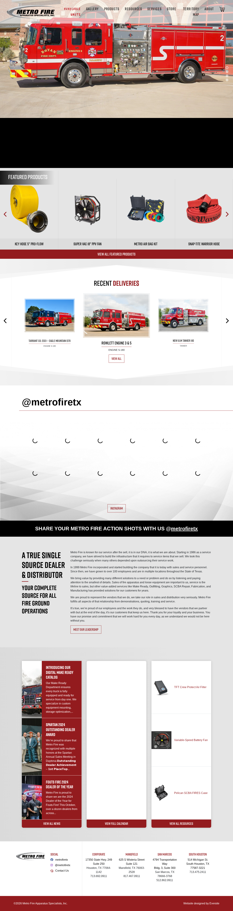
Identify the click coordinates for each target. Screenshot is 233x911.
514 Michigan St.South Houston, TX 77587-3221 (197, 863)
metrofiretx (61, 859)
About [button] (209, 8)
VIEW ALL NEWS (51, 823)
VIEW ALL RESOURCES (181, 823)
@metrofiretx (62, 865)
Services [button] (154, 8)
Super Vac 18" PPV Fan (87, 243)
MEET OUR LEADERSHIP (85, 629)
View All (116, 358)
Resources (133, 8)
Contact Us (62, 870)
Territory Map (191, 11)
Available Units (72, 11)
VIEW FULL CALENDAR (116, 823)
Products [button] (111, 8)
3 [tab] (227, 75)
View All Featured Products (116, 254)
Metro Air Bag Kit (145, 243)
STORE (171, 8)
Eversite (214, 903)
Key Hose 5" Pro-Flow (29, 243)
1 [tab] (227, 67)
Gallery (92, 8)
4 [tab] (227, 80)
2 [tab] (227, 71)
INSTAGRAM (116, 508)
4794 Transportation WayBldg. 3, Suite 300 (165, 863)
